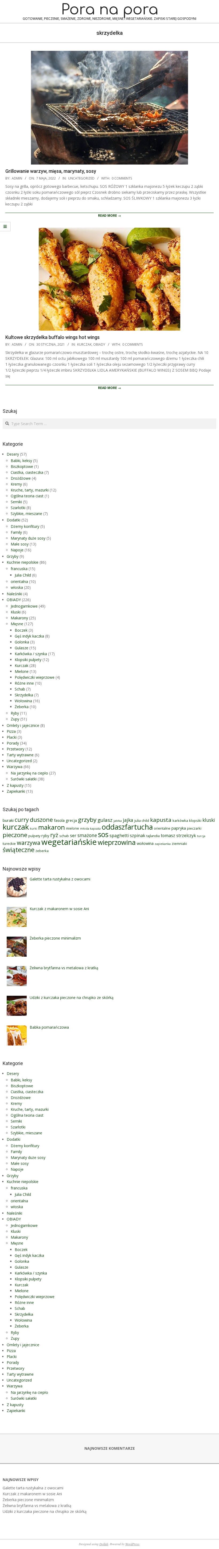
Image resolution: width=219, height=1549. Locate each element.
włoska (17, 587)
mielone (72, 828)
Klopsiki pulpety (28, 659)
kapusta (160, 819)
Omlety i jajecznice (23, 725)
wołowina (145, 843)
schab (64, 835)
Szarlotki (18, 507)
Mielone (22, 671)
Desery (13, 454)
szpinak (137, 835)
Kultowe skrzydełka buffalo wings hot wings (52, 337)
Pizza (11, 731)
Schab (20, 689)
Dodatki (13, 519)
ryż (54, 835)
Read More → (109, 215)
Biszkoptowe (22, 466)
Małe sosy (20, 544)
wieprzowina (117, 842)
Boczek (21, 630)
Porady (13, 743)
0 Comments (122, 178)
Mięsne (17, 623)
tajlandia (153, 835)
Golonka (22, 641)
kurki (33, 828)
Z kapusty (15, 785)
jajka (128, 820)
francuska (19, 568)
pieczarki (194, 828)
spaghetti (119, 835)
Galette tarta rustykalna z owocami (33, 1487)
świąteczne (18, 849)
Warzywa (14, 766)
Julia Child (23, 575)
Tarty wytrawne (20, 754)
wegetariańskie (69, 842)
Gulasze (21, 647)
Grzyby (12, 556)
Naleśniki (14, 593)
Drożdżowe (21, 478)
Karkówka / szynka (31, 653)
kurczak (16, 827)
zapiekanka (163, 844)
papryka (178, 828)
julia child (141, 820)
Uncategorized (81, 178)
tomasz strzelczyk (178, 835)
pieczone (15, 835)
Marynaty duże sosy (28, 538)
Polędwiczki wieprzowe (34, 677)
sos (103, 834)
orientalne (162, 828)
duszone (41, 819)
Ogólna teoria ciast (27, 495)
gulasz (104, 820)
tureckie (9, 843)
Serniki (16, 501)
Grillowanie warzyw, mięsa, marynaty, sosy (50, 171)
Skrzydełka (24, 694)
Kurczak (84, 344)
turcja (201, 836)
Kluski (16, 612)
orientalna (19, 581)
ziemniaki (179, 843)
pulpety (34, 835)
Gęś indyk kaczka (29, 636)
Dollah (103, 1544)
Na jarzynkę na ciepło (29, 773)
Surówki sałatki (24, 778)
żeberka (42, 850)
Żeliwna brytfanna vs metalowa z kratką (37, 1505)
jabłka (118, 821)
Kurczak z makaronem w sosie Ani (32, 1493)
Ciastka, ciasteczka (27, 472)
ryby (45, 835)
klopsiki (195, 820)
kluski (208, 820)
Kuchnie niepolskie (22, 562)
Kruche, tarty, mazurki (30, 490)
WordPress (132, 1544)
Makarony (19, 617)
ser (73, 835)
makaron (51, 827)
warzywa (28, 842)
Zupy (15, 719)
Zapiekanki (16, 791)
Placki (12, 737)
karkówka (180, 820)
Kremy (16, 484)
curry (22, 819)
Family (16, 532)
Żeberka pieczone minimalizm (28, 1499)
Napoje (17, 549)
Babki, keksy (21, 460)
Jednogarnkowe (24, 606)
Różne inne (24, 683)
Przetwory (15, 748)
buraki (8, 820)
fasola (59, 820)
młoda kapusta (90, 828)
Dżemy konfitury (25, 526)
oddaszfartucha (127, 827)
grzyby (87, 819)
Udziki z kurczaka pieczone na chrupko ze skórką (45, 1511)
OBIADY (99, 344)
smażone (87, 835)
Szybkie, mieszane (26, 513)
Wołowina (23, 700)
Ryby (15, 713)
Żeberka (22, 706)
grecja (71, 820)
